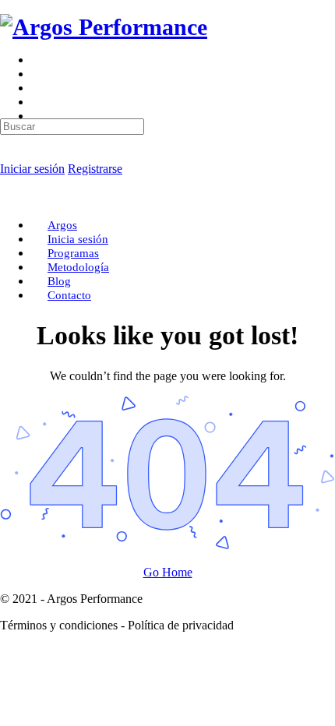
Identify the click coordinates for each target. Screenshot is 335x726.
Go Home (167, 572)
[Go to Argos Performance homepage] (103, 27)
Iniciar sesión (32, 168)
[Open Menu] (8, 65)
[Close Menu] (8, 198)
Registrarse (95, 168)
